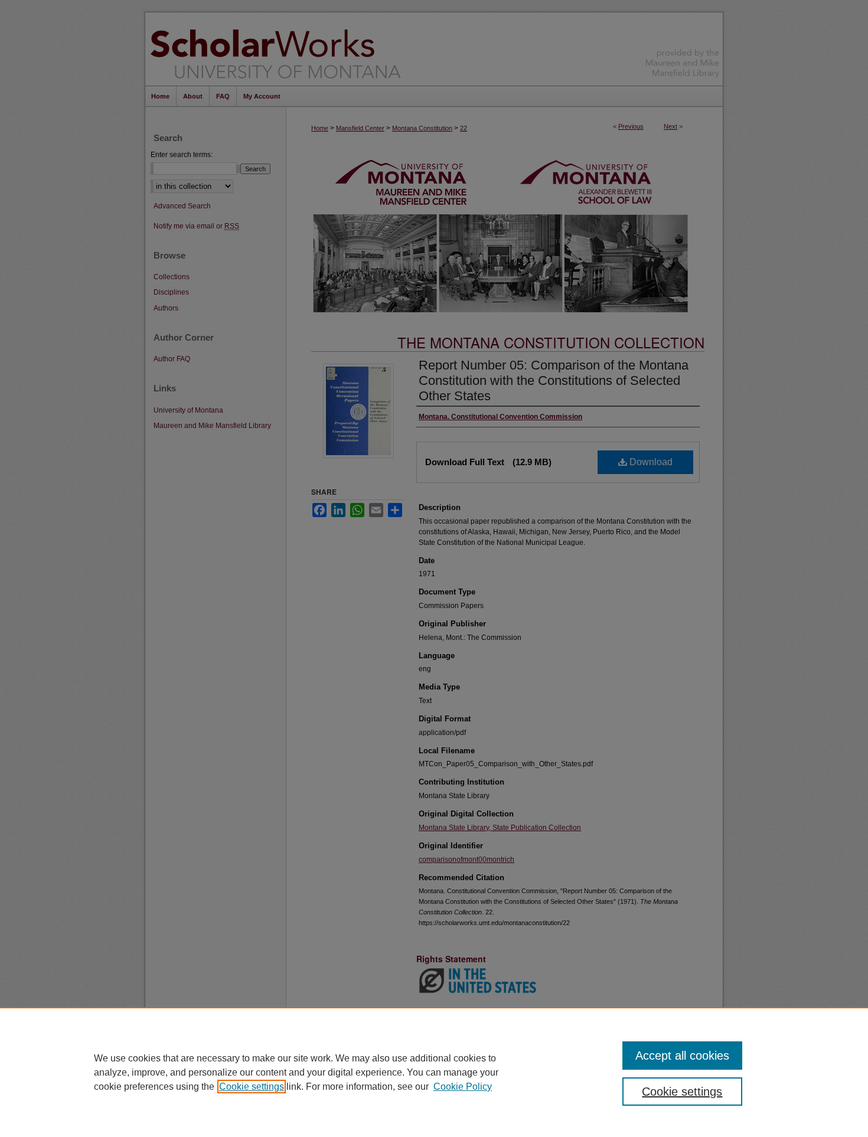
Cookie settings (251, 1087)
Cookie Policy (462, 1087)
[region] (434, 1072)
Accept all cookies (682, 1055)
